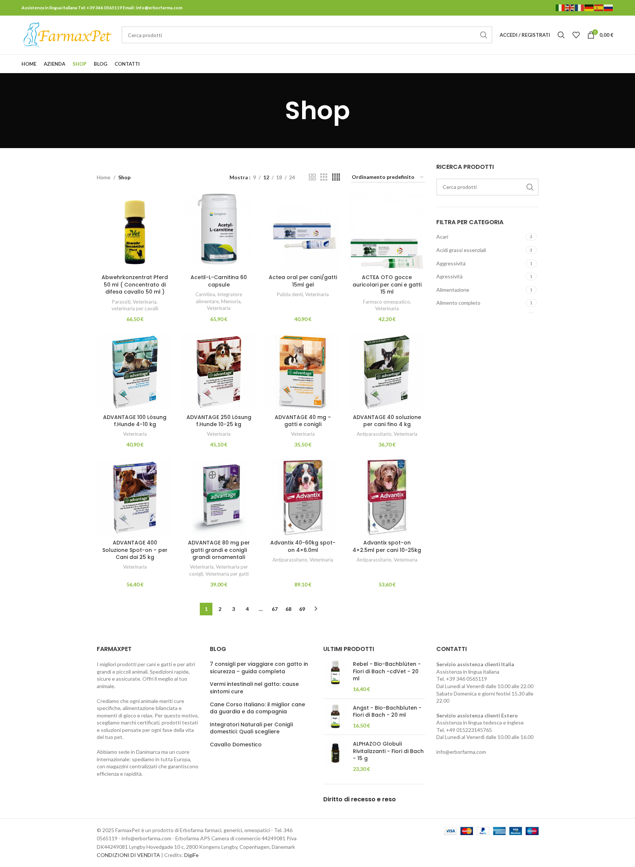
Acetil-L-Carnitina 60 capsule (219, 281)
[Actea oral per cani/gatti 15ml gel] (303, 232)
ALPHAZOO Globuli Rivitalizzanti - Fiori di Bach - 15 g (388, 751)
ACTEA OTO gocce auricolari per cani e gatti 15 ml (387, 284)
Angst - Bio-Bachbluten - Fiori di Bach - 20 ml (387, 711)
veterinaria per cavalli (135, 308)
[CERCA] (483, 34)
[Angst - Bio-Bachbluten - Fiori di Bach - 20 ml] (335, 716)
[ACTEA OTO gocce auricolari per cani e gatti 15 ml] (386, 232)
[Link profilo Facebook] (571, 64)
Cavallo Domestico (236, 744)
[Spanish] (599, 7)
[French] (580, 7)
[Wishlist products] (576, 34)
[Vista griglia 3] (323, 177)
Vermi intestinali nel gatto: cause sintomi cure (254, 688)
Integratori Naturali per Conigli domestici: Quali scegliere (251, 728)
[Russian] (608, 7)
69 (302, 609)
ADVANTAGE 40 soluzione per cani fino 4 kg (387, 420)
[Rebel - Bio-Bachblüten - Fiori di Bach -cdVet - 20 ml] (335, 677)
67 (275, 609)
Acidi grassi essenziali (461, 250)
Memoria (231, 301)
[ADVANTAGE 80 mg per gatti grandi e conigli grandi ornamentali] (219, 497)
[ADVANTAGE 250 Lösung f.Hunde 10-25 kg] (219, 372)
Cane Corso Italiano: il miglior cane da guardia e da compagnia (257, 708)
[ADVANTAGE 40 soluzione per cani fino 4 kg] (386, 372)
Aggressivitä (451, 263)
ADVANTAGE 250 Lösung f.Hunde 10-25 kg (218, 420)
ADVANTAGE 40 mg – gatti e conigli (303, 420)
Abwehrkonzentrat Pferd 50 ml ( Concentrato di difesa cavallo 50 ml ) (135, 284)
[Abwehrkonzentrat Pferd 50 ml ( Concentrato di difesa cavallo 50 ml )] (135, 232)
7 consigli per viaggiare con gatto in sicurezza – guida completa (259, 668)
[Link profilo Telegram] (608, 64)
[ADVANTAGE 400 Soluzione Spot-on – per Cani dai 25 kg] (135, 497)
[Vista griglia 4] (336, 177)
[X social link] (580, 64)
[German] (589, 7)
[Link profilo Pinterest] (590, 64)
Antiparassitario (374, 434)
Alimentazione (452, 290)
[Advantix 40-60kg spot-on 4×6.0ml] (303, 497)
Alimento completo (458, 303)
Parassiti (121, 302)
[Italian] (560, 7)
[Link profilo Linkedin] (599, 64)
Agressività (449, 276)
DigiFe (191, 855)
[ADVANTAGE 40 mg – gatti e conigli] (303, 372)
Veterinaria (144, 302)
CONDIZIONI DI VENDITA (128, 855)
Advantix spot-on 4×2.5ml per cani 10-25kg (387, 546)
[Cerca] (561, 34)
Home (103, 177)
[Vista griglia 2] (312, 177)
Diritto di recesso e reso (359, 799)
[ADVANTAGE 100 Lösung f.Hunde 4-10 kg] (135, 372)
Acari (442, 236)
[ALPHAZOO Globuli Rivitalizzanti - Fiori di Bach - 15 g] (335, 756)
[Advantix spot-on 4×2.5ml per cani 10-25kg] (386, 497)
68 (288, 609)
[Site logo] (68, 34)
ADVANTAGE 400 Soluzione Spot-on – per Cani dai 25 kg (135, 550)
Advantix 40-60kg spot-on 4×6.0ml (302, 546)
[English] (570, 7)
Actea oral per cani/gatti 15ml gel (303, 281)
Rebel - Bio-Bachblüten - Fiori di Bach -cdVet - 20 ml (387, 671)
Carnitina (205, 294)
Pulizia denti (290, 294)
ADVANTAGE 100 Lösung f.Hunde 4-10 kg (134, 420)
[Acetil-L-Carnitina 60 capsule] (219, 232)
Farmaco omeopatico (386, 302)
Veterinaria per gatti (227, 574)
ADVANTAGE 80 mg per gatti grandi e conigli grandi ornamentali (219, 550)
